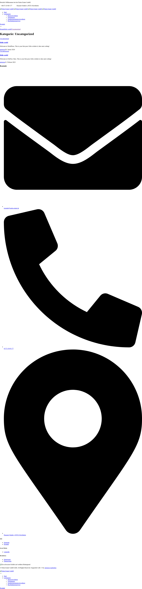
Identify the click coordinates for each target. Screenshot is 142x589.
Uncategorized (4, 39)
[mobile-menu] (1, 26)
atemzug (2, 49)
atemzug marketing (50, 568)
